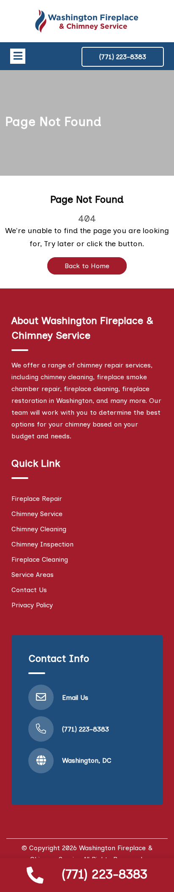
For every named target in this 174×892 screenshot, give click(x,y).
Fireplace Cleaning (39, 559)
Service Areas (32, 575)
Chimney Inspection (42, 544)
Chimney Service (37, 514)
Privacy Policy (32, 605)
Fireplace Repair (36, 499)
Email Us (75, 697)
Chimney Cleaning (38, 529)
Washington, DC (86, 760)
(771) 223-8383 (104, 874)
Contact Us (29, 590)
